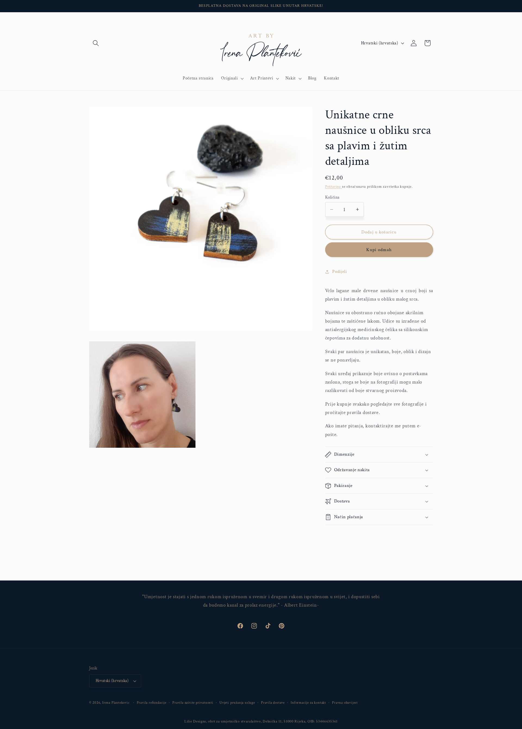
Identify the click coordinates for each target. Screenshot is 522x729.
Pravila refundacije (151, 702)
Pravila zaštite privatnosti (192, 702)
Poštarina (333, 186)
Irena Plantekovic (116, 702)
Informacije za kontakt (308, 702)
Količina (332, 197)
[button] (96, 43)
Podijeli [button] (339, 271)
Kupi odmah (379, 250)
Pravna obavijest (345, 702)
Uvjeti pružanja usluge (237, 702)
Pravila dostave (273, 702)
